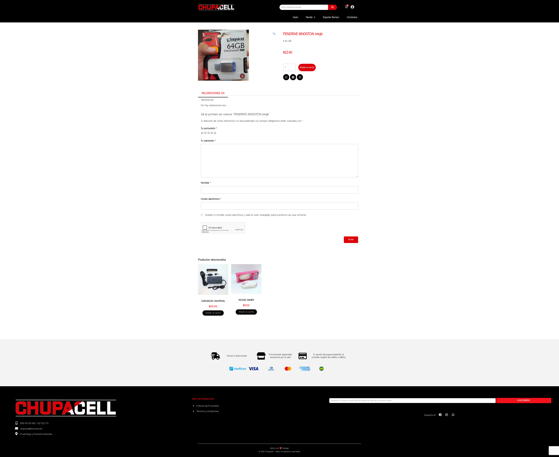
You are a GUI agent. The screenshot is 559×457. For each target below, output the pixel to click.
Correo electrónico (211, 199)
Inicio (295, 17)
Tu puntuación (209, 128)
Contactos (352, 17)
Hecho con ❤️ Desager (279, 448)
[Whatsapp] (286, 77)
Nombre (205, 183)
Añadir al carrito (307, 68)
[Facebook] (293, 77)
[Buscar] (332, 7)
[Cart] (346, 7)
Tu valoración (208, 141)
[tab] (213, 93)
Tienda (309, 17)
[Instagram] (300, 77)
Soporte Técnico (331, 17)
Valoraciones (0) (212, 93)
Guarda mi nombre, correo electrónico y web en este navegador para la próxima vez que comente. (255, 215)
